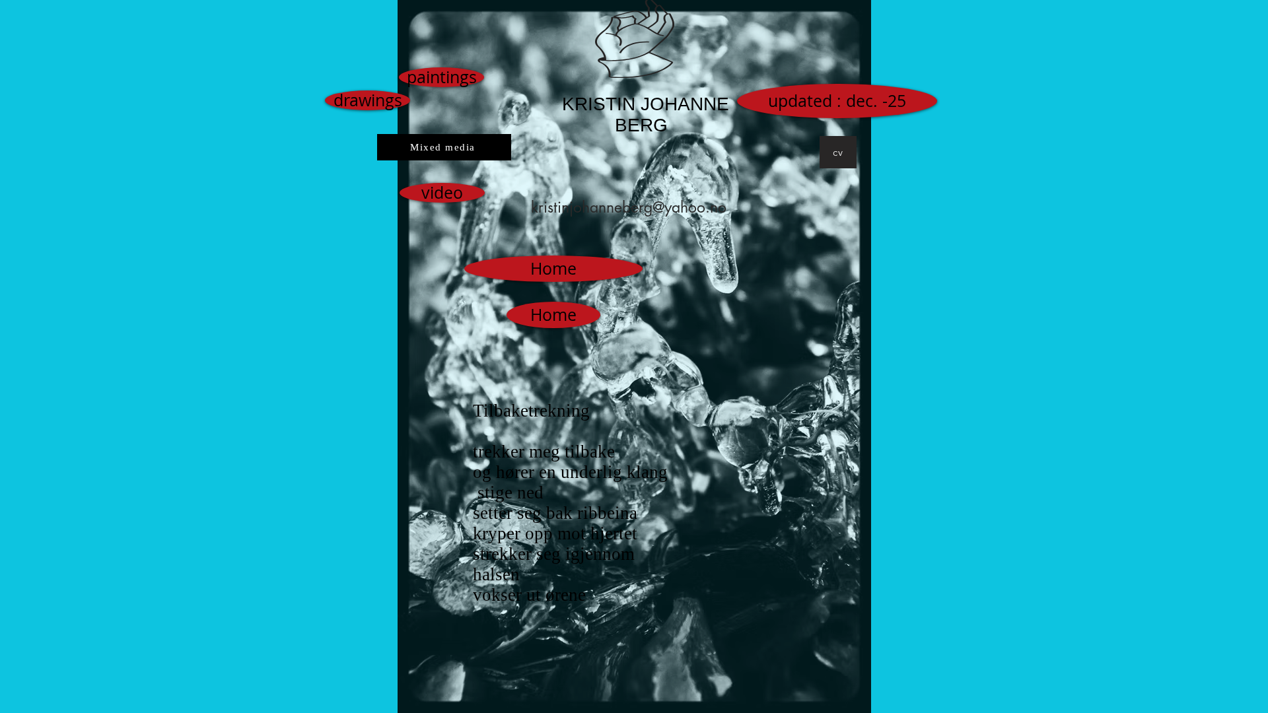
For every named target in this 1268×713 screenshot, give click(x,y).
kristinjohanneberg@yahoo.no (628, 207)
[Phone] (936, 204)
